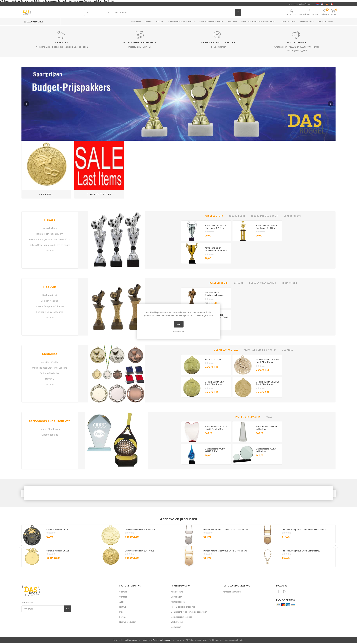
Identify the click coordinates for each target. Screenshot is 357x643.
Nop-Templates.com (162, 640)
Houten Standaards (50, 429)
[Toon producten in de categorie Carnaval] (46, 165)
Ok (178, 324)
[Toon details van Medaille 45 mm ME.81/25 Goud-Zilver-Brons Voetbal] (242, 387)
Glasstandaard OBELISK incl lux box (267, 427)
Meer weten (178, 331)
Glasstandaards (49, 434)
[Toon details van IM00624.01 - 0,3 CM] (191, 364)
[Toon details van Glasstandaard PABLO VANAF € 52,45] (191, 454)
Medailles (49, 354)
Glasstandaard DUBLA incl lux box (266, 450)
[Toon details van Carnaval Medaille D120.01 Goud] (110, 556)
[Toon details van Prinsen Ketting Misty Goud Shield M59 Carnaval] (189, 556)
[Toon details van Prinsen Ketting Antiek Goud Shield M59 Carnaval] (267, 535)
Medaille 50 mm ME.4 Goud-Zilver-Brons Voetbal (214, 384)
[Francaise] (332, 4)
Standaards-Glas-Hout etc (49, 421)
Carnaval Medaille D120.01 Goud (139, 551)
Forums (122, 617)
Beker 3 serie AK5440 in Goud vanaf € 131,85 (266, 226)
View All (50, 250)
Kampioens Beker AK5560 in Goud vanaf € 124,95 (216, 250)
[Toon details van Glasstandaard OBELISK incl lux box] (242, 431)
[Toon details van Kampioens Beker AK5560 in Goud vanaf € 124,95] (191, 253)
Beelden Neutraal (50, 300)
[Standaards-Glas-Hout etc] (116, 440)
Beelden (49, 287)
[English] (322, 4)
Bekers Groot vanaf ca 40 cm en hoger (50, 245)
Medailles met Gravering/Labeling (49, 367)
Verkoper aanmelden (232, 592)
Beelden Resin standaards (49, 312)
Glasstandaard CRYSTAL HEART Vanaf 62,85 (216, 427)
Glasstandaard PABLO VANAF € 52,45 (215, 450)
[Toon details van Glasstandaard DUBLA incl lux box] (242, 454)
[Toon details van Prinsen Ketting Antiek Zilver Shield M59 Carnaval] (189, 535)
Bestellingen (176, 597)
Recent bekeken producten (183, 607)
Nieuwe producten (127, 622)
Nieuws (122, 607)
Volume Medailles (49, 373)
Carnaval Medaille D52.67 (57, 529)
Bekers (49, 220)
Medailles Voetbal (49, 362)
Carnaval (46, 194)
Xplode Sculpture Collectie (50, 306)
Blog (121, 612)
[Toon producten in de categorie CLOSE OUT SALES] (99, 165)
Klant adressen (178, 602)
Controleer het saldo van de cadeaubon (189, 612)
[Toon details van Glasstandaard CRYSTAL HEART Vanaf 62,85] (191, 431)
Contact (123, 597)
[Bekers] (116, 240)
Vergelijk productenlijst (308, 14)
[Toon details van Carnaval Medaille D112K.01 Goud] (110, 535)
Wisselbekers (50, 228)
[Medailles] (116, 373)
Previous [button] (26, 104)
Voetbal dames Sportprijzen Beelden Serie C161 (214, 295)
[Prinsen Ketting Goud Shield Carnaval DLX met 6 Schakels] (267, 556)
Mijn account (291, 14)
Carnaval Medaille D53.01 (57, 551)
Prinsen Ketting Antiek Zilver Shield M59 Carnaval (225, 529)
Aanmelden (67, 608)
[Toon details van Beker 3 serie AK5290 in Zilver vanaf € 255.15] (191, 231)
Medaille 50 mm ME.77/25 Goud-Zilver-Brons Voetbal (267, 362)
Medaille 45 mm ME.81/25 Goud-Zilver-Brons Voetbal (267, 384)
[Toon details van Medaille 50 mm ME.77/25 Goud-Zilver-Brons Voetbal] (242, 364)
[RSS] (284, 591)
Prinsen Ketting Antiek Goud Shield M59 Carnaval (304, 529)
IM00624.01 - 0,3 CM (214, 359)
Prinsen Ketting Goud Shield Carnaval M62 (301, 551)
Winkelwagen (177, 622)
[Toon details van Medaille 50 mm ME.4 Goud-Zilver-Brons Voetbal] (191, 387)
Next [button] (330, 104)
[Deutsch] (327, 4)
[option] (178, 104)
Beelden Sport (49, 295)
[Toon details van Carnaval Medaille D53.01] (32, 556)
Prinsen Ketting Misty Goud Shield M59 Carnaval (225, 551)
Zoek (238, 12)
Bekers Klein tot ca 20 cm (49, 233)
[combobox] (173, 12)
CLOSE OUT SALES (99, 194)
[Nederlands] (317, 4)
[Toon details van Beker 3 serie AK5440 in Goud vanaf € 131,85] (242, 231)
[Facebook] (279, 591)
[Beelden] (116, 307)
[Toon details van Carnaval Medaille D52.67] (32, 535)
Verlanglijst (176, 627)
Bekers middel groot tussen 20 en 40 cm (49, 239)
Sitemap (123, 592)
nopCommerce (130, 640)
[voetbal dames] (191, 298)
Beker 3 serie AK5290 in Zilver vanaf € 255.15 (215, 226)
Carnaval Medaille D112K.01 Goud (140, 529)
